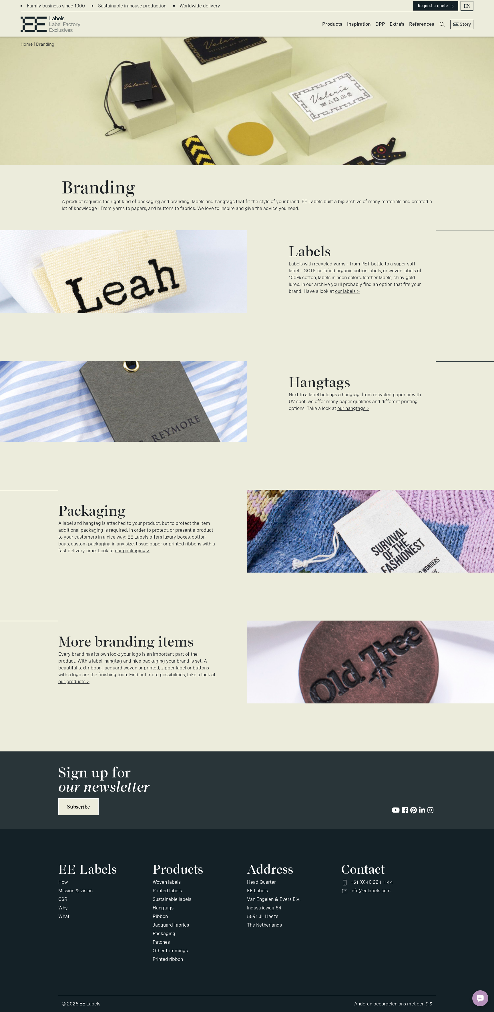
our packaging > (132, 550)
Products (332, 24)
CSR (62, 899)
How (63, 882)
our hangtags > (353, 408)
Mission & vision (75, 890)
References (421, 24)
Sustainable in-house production (132, 6)
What (63, 916)
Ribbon (160, 916)
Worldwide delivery (200, 6)
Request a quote (433, 5)
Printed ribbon (168, 959)
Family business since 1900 (56, 6)
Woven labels (167, 882)
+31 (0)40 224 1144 (371, 882)
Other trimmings (170, 950)
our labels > (347, 291)
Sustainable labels (172, 899)
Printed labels (167, 890)
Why (63, 908)
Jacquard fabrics (171, 925)
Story (465, 24)
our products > (73, 681)
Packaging (164, 933)
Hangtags (163, 908)
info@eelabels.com (370, 890)
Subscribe (78, 807)
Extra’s (397, 24)
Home (27, 44)
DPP (380, 24)
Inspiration (359, 24)
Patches (161, 942)
